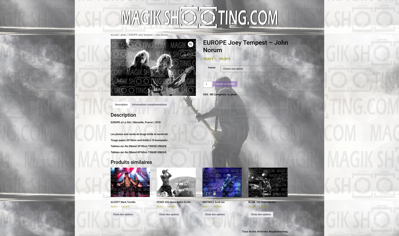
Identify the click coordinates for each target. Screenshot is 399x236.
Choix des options (123, 214)
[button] (190, 44)
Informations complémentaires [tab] (149, 104)
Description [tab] (121, 104)
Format (211, 68)
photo (123, 34)
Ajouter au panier (225, 83)
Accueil (114, 34)
